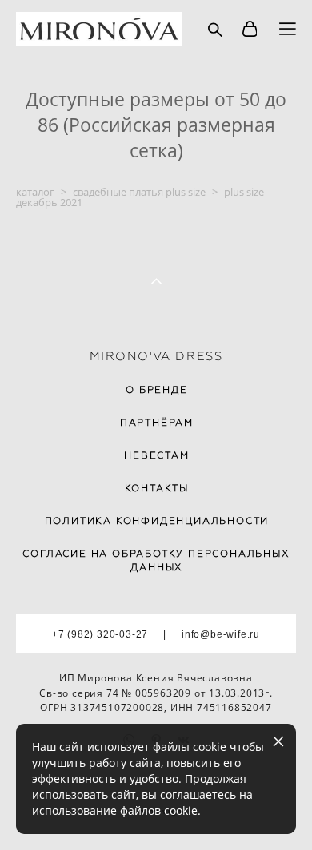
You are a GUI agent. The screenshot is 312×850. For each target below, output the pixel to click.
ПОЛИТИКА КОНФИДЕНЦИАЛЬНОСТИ (157, 520)
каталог (35, 192)
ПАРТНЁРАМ (157, 422)
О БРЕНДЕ (156, 389)
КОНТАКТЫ (157, 488)
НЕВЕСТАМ (156, 455)
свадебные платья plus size (139, 192)
